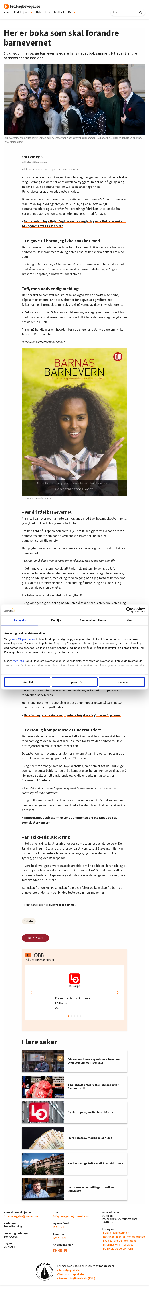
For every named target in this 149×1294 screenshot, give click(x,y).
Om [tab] (129, 620)
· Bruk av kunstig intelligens (119, 1241)
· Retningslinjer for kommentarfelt (123, 1237)
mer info (18, 660)
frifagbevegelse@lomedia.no (21, 1216)
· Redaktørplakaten (69, 1270)
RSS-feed (58, 1227)
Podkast (59, 13)
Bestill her (59, 1238)
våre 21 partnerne (23, 638)
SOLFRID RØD (32, 157)
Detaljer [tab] (56, 620)
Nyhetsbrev (43, 13)
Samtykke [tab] (19, 620)
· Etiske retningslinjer (115, 1233)
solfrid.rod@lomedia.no (34, 162)
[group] (74, 992)
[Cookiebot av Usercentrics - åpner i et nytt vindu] (129, 610)
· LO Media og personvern (117, 1249)
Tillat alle (122, 682)
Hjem (7, 13)
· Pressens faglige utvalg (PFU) (76, 1278)
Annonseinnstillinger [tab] (92, 620)
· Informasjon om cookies (117, 1245)
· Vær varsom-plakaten (71, 1274)
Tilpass (72, 682)
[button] (118, 992)
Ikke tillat (27, 682)
